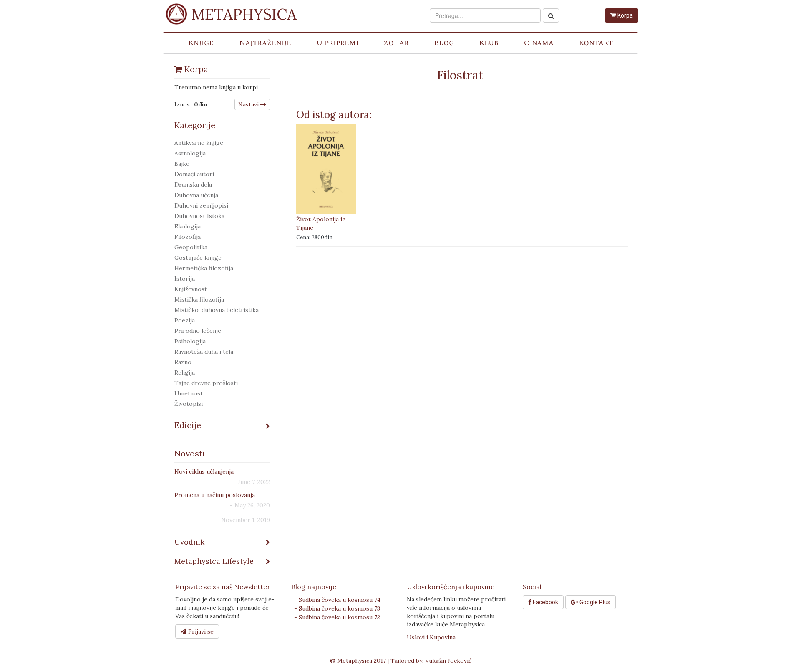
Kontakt (596, 42)
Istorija (184, 278)
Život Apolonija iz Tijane (320, 223)
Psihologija (190, 341)
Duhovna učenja (196, 195)
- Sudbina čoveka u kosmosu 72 (337, 617)
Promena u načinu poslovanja (214, 495)
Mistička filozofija (199, 299)
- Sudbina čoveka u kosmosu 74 (337, 599)
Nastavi (249, 104)
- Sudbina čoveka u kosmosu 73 (337, 608)
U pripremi (337, 42)
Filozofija (187, 237)
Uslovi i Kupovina (431, 637)
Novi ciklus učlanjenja (204, 471)
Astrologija (190, 153)
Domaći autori (194, 174)
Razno (182, 362)
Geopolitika (190, 247)
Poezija (184, 320)
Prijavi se (200, 631)
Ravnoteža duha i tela (203, 351)
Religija (184, 372)
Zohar (396, 42)
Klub (489, 42)
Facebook (544, 602)
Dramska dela (193, 184)
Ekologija (187, 226)
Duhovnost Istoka (199, 216)
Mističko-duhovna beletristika (216, 310)
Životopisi (188, 404)
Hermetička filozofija (203, 268)
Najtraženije (265, 42)
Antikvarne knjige (198, 143)
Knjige (201, 42)
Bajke (181, 163)
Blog (444, 42)
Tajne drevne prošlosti (206, 383)
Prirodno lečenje (197, 330)
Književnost (190, 289)
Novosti (189, 453)
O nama (539, 42)
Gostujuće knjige (198, 257)
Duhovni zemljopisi (201, 205)
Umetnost (188, 393)
